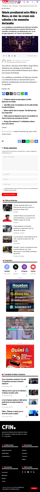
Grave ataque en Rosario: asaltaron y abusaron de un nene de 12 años (23, 228)
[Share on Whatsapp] (28, 141)
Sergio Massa (6, 134)
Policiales (17, 233)
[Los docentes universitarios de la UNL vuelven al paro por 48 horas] (7, 239)
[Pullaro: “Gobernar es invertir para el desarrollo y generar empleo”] (33, 413)
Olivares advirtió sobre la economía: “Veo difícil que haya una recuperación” (19, 111)
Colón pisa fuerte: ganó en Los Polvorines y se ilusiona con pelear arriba (14, 392)
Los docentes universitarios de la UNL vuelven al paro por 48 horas (25, 239)
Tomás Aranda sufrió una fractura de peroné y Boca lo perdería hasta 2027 (23, 207)
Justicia (17, 256)
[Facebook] (7, 269)
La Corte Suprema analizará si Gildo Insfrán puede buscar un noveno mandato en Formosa (14, 402)
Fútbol (16, 212)
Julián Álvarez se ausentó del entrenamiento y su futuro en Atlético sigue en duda (24, 218)
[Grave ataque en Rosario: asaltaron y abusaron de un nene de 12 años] (7, 228)
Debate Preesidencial (21, 131)
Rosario (22, 233)
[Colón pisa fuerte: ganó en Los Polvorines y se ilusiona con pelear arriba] (33, 392)
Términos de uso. (15, 489)
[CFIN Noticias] (11, 2)
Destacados (6, 8)
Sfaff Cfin (9, 60)
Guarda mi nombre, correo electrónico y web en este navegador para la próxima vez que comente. (21, 189)
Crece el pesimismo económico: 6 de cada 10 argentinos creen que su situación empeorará (14, 381)
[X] (16, 269)
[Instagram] (24, 269)
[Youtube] (33, 269)
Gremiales (17, 243)
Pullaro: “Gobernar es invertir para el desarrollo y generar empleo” (12, 412)
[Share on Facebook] (6, 55)
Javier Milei (32, 131)
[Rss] (34, 472)
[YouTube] (28, 472)
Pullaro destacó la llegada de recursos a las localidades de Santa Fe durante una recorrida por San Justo (20, 117)
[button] (34, 488)
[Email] (12, 55)
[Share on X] (9, 55)
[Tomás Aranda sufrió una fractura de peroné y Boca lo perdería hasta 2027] (7, 207)
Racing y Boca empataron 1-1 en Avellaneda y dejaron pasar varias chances (18, 122)
